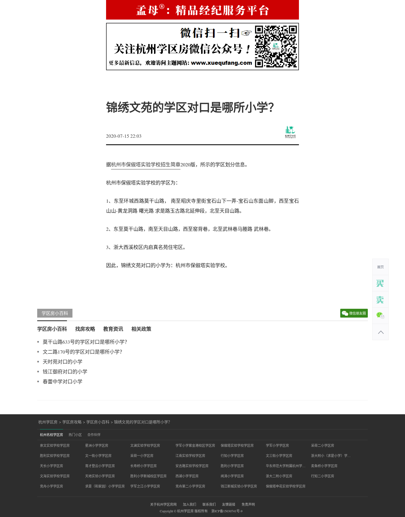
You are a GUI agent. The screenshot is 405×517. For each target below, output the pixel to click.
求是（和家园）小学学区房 (105, 486)
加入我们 (189, 504)
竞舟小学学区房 (51, 486)
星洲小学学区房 (96, 445)
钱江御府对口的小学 (65, 371)
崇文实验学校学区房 (55, 445)
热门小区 (75, 434)
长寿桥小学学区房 (143, 466)
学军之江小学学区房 (145, 486)
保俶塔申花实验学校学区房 (286, 486)
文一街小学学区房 (98, 455)
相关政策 (141, 328)
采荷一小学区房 (141, 455)
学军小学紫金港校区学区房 (195, 445)
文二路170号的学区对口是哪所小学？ (84, 351)
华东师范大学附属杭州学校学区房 (286, 466)
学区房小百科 (55, 313)
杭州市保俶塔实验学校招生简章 (145, 164)
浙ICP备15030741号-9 (226, 511)
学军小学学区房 (277, 445)
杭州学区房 (48, 422)
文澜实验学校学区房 (145, 445)
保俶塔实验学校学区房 (237, 445)
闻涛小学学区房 (232, 476)
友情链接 (228, 504)
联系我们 (209, 504)
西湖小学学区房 (187, 476)
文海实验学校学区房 (55, 476)
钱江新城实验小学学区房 (239, 486)
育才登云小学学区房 (100, 466)
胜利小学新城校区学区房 (148, 476)
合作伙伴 (94, 434)
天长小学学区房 (51, 466)
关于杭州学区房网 (163, 504)
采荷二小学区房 (322, 445)
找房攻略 (85, 328)
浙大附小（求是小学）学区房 (331, 455)
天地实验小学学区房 (100, 476)
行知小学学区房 (232, 455)
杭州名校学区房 (51, 434)
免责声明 (248, 504)
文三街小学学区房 (279, 455)
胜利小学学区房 (232, 466)
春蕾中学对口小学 (62, 381)
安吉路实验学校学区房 (192, 466)
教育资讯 (113, 328)
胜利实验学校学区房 (55, 455)
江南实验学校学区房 (190, 455)
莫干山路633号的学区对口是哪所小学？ (86, 342)
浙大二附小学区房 (279, 476)
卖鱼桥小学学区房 (324, 466)
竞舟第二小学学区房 (190, 486)
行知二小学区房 (322, 476)
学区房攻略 (72, 422)
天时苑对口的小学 (62, 361)
